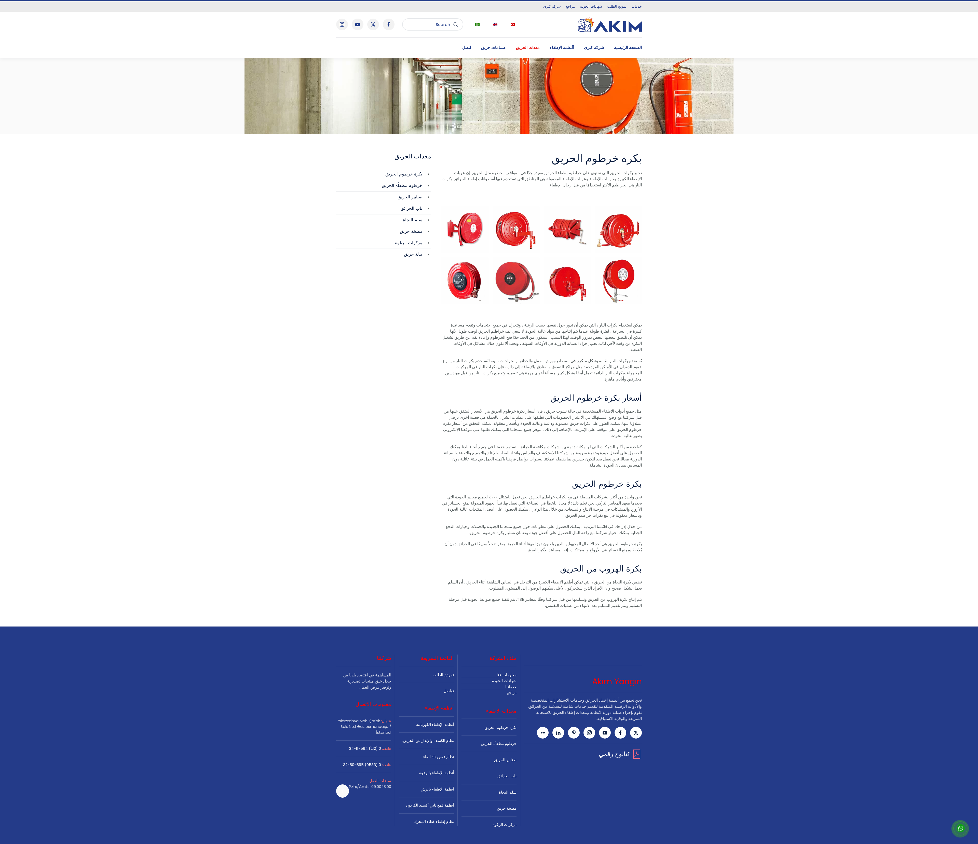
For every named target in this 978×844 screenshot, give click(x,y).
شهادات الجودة (591, 6)
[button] (618, 229)
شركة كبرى (552, 6)
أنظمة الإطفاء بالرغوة (436, 772)
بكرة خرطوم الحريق (500, 727)
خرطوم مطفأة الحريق (499, 743)
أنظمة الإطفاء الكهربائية (435, 724)
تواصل (449, 690)
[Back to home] (610, 24)
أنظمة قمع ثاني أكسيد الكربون (430, 805)
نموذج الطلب (617, 6)
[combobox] (432, 24)
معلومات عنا (507, 674)
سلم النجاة (508, 792)
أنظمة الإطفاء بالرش (437, 789)
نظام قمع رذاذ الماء (438, 756)
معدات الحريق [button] (528, 47)
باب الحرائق (507, 776)
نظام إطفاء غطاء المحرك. (433, 821)
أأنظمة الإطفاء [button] (562, 47)
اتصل (466, 47)
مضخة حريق (507, 808)
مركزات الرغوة (505, 824)
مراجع (570, 6)
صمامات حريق (493, 47)
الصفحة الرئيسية (628, 47)
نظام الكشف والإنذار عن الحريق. (428, 740)
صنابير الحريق (505, 760)
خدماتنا (637, 6)
